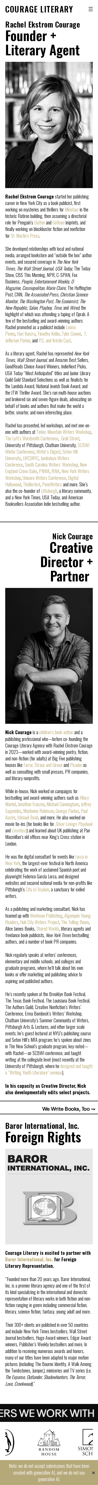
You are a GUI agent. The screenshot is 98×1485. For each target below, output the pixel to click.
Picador (76, 764)
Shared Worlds (47, 928)
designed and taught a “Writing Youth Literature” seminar (49, 1069)
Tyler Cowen (71, 333)
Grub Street (70, 438)
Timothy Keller (48, 333)
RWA (55, 471)
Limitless (19, 830)
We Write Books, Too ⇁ (69, 1108)
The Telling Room (75, 922)
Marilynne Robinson (38, 810)
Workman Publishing (46, 915)
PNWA (44, 471)
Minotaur (72, 209)
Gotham (59, 222)
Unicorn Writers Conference (44, 477)
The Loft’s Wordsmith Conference (31, 438)
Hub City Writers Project (39, 922)
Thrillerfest (31, 484)
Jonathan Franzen (31, 804)
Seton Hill (70, 451)
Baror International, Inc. (29, 1259)
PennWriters (52, 484)
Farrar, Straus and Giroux (43, 764)
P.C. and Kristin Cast (55, 340)
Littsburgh (49, 490)
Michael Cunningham (63, 804)
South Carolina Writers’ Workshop (51, 464)
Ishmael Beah (27, 817)
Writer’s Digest (48, 451)
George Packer (67, 810)
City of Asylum (37, 889)
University (13, 458)
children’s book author (56, 732)
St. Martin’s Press (25, 235)
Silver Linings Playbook (73, 823)
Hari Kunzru (26, 333)
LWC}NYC (31, 458)
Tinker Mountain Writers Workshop (63, 431)
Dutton (39, 222)
